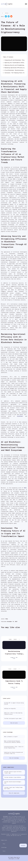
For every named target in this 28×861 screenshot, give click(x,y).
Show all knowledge (14, 758)
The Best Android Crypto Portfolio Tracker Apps (12, 772)
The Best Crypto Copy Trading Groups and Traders (13, 788)
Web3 (25, 487)
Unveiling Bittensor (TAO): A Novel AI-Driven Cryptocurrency (14, 747)
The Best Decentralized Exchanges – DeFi (13, 782)
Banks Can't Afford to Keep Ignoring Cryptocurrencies (13, 713)
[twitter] (6, 16)
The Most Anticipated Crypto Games (12, 718)
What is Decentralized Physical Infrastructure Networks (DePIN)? (12, 741)
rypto (6, 4)
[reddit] (11, 16)
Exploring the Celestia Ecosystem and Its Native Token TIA (13, 753)
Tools (4, 851)
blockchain (20, 416)
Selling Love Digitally (10, 708)
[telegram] (9, 16)
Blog (4, 843)
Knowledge (4, 847)
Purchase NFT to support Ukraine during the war (14, 703)
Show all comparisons (14, 793)
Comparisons (4, 840)
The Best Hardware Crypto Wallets (12, 777)
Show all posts (14, 722)
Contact (23, 845)
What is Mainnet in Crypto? (11, 736)
